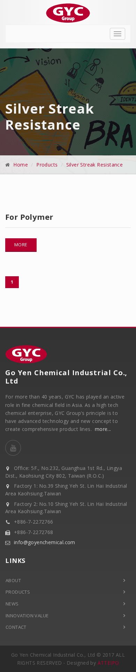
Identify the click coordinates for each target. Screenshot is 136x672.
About (13, 580)
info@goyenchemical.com (44, 542)
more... (103, 429)
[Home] (68, 13)
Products (47, 164)
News (12, 604)
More (21, 244)
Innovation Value (27, 615)
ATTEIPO (108, 662)
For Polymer (29, 216)
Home (20, 164)
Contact (16, 627)
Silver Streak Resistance (94, 164)
